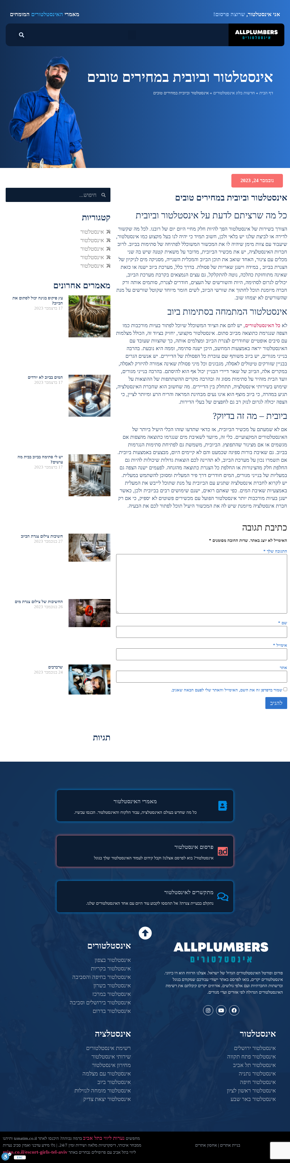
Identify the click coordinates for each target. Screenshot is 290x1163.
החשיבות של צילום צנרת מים (39, 601)
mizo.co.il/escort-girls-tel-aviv (35, 1152)
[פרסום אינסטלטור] (223, 851)
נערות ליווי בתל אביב (104, 1138)
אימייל (280, 645)
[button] (132, 35)
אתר (283, 668)
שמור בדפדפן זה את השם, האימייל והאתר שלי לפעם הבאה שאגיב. (226, 690)
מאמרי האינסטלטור (135, 801)
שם (282, 623)
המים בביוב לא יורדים (45, 377)
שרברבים (55, 667)
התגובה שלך (275, 551)
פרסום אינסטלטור (194, 847)
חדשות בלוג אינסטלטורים (234, 93)
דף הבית (266, 93)
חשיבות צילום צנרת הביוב (42, 536)
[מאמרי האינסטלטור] (223, 806)
